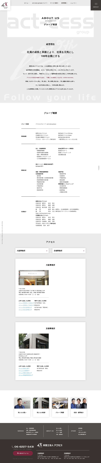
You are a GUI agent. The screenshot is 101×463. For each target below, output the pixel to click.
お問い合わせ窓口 (82, 432)
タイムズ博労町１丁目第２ (26, 305)
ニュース (73, 3)
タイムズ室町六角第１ (25, 373)
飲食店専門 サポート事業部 (32, 432)
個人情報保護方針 (82, 434)
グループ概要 (59, 432)
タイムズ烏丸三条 (23, 368)
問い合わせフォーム (23, 453)
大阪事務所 (21, 250)
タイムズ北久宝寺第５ (25, 307)
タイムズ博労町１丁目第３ (26, 303)
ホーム (26, 3)
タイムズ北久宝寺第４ (25, 309)
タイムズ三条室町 (23, 370)
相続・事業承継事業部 (31, 430)
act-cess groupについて (39, 3)
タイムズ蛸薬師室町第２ (25, 375)
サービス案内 (54, 3)
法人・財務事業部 (30, 428)
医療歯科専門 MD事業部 (31, 434)
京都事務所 (58, 250)
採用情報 (63, 3)
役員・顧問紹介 (59, 434)
